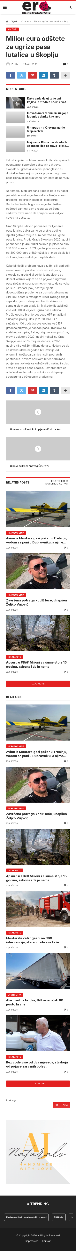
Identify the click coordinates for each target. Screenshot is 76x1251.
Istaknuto (15, 657)
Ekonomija (15, 995)
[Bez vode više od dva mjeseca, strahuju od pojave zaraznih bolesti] (38, 1033)
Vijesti (14, 21)
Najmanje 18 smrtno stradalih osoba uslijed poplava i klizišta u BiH (48, 144)
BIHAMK (52, 1217)
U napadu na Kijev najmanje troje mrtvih (46, 129)
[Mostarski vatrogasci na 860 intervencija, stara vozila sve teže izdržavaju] (38, 909)
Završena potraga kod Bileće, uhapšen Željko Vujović (36, 602)
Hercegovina (16, 533)
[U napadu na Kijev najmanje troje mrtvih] (15, 132)
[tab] (60, 481)
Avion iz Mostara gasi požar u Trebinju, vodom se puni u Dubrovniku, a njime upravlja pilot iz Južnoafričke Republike (37, 540)
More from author (56, 484)
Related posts (59, 481)
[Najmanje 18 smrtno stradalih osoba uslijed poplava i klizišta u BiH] (15, 146)
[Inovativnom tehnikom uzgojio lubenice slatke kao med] (15, 117)
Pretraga (11, 1100)
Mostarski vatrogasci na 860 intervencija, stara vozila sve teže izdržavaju (32, 940)
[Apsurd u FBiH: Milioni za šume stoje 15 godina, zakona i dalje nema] (38, 633)
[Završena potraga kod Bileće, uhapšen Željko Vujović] (38, 571)
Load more (38, 684)
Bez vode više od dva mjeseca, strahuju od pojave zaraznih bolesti (37, 1064)
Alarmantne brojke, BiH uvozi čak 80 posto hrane (34, 1002)
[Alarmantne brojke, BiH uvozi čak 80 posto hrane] (38, 971)
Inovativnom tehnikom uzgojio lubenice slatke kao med (47, 115)
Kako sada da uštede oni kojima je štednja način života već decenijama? (47, 100)
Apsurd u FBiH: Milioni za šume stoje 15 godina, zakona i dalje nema (36, 664)
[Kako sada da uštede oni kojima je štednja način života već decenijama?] (15, 102)
